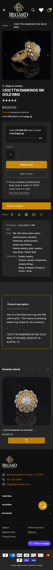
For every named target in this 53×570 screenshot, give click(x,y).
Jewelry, (23, 264)
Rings (20, 252)
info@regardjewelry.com (18, 484)
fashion (28, 244)
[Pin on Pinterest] (26, 214)
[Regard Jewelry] (9, 467)
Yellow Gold (30, 252)
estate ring (18, 244)
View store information (19, 193)
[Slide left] (5, 55)
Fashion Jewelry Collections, (33, 260)
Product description (18, 304)
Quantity (9, 147)
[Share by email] (34, 215)
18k (14, 233)
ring (15, 252)
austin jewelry (20, 237)
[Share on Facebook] (12, 214)
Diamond (32, 237)
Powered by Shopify (35, 565)
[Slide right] (48, 55)
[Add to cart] (26, 440)
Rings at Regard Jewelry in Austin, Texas (32, 269)
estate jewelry (31, 240)
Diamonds (18, 240)
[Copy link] (41, 214)
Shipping (5, 112)
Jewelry (38, 248)
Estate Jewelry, (26, 256)
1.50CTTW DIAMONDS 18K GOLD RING (17, 430)
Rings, (30, 264)
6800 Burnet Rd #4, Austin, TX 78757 (25, 474)
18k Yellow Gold (25, 233)
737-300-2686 (14, 479)
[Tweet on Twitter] (19, 214)
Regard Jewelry (12, 85)
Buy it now (26, 173)
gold (31, 248)
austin (37, 233)
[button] (4, 10)
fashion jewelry (20, 248)
